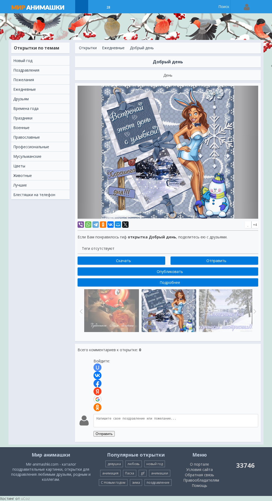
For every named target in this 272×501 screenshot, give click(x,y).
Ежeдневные (113, 47)
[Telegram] (95, 224)
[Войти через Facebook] (97, 383)
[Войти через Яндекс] (97, 391)
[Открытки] (81, 6)
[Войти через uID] (97, 367)
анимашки (159, 473)
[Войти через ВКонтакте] (97, 375)
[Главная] (43, 6)
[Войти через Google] (97, 399)
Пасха (129, 473)
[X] (125, 224)
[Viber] (81, 224)
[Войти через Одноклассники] (97, 407)
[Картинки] (94, 6)
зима (136, 482)
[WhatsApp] (88, 224)
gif (142, 473)
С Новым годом (113, 482)
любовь (134, 464)
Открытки (88, 47)
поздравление (158, 482)
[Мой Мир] (118, 224)
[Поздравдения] (121, 6)
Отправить (104, 434)
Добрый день (142, 47)
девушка (114, 464)
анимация (110, 473)
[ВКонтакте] (110, 224)
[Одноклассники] (103, 224)
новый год (154, 464)
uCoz (25, 498)
